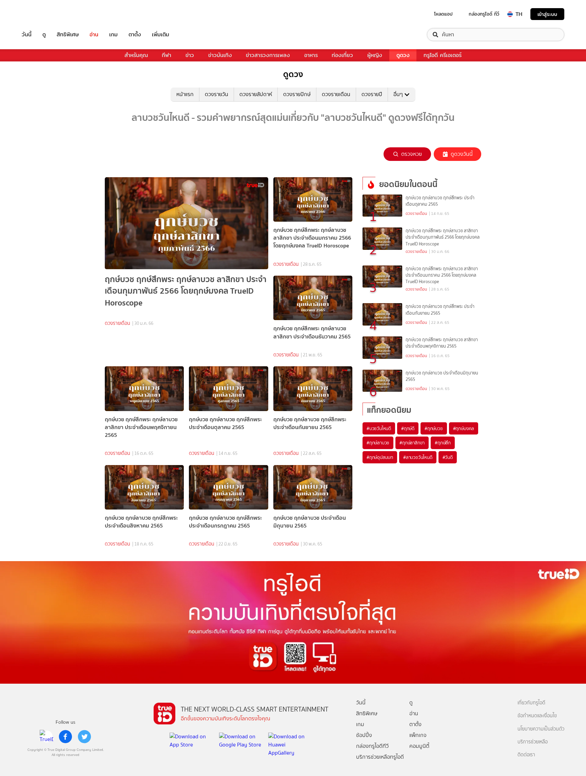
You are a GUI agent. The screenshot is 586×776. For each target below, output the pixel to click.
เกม (113, 35)
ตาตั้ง (135, 35)
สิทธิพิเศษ (68, 35)
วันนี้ (27, 35)
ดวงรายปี (372, 94)
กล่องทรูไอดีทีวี (372, 746)
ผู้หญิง (374, 55)
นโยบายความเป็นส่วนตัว (540, 729)
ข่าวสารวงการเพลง (268, 55)
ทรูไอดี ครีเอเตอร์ (443, 55)
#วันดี (448, 457)
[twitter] (84, 736)
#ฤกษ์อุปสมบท (380, 457)
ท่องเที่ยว (342, 55)
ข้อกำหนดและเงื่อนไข (537, 715)
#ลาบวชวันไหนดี (417, 457)
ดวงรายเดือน (336, 94)
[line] (46, 736)
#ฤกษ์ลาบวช (378, 442)
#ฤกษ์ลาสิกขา (412, 442)
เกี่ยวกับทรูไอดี (531, 702)
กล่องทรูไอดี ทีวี (484, 14)
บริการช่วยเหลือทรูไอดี (380, 757)
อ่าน (94, 35)
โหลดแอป (443, 14)
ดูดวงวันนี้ (462, 154)
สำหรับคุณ (136, 55)
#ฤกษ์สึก (443, 442)
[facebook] (65, 736)
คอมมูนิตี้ (419, 746)
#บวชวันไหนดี (379, 428)
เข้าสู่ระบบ (547, 14)
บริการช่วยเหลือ (532, 741)
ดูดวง (403, 55)
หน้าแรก (185, 94)
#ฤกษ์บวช (434, 428)
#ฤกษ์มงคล (463, 428)
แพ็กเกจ (418, 735)
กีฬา (166, 55)
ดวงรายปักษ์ (297, 94)
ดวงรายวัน (216, 94)
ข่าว (189, 55)
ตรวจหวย (411, 154)
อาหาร (311, 55)
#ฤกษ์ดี (407, 428)
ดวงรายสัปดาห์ (255, 94)
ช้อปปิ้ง (364, 735)
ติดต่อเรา (526, 754)
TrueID (42, 14)
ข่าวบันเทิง (220, 55)
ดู (44, 35)
